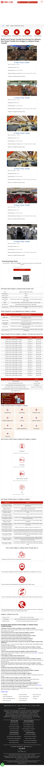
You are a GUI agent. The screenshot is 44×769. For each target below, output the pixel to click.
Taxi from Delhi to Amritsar (14, 728)
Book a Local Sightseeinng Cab (9, 698)
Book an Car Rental (23, 694)
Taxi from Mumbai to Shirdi (14, 734)
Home (3, 25)
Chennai (19, 705)
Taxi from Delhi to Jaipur (14, 724)
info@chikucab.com (28, 746)
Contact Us (25, 754)
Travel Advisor (19, 757)
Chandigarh (24, 705)
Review (33, 754)
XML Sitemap (7, 757)
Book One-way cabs (7, 700)
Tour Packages (15, 712)
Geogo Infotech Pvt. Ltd (22, 763)
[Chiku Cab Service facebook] (20, 748)
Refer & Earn (33, 756)
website (35, 652)
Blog (33, 757)
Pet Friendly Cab (28, 718)
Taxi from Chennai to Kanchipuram (30, 742)
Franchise (25, 757)
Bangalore (13, 705)
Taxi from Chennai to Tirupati (30, 738)
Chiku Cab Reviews (23, 700)
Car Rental (6, 711)
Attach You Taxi (36, 696)
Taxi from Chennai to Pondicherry (30, 736)
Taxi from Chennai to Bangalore (30, 734)
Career (36, 757)
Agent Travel (18, 758)
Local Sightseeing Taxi (15, 711)
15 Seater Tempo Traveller (22, 133)
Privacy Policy (19, 754)
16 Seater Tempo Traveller (22, 168)
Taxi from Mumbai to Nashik (14, 740)
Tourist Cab (8, 712)
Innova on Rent (35, 711)
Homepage (5, 694)
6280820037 (21, 746)
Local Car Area (36, 716)
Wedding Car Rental (16, 716)
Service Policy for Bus (19, 756)
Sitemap (38, 756)
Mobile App (30, 757)
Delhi (29, 705)
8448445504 (14, 746)
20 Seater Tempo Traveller (22, 241)
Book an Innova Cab (37, 694)
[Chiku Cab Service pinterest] (23, 748)
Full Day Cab (20, 718)
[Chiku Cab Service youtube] (22, 748)
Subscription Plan (24, 712)
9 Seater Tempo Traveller (21, 62)
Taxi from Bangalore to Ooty (28, 726)
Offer (15, 757)
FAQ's (12, 757)
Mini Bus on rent (14, 715)
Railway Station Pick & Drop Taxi (26, 715)
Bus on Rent (28, 711)
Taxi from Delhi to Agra (14, 722)
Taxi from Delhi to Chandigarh (14, 726)
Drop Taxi (7, 715)
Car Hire (23, 711)
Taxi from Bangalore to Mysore (28, 722)
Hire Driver (35, 698)
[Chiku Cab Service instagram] (21, 748)
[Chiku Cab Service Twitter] (19, 748)
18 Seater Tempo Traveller (22, 205)
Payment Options (27, 756)
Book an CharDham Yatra (24, 696)
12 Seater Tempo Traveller (22, 98)
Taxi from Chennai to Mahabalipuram (30, 740)
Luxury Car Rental (33, 712)
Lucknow (33, 705)
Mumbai (38, 705)
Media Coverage (25, 758)
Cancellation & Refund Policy (9, 756)
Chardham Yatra (7, 716)
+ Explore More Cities (22, 708)
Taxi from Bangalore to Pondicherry (28, 728)
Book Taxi (36, 715)
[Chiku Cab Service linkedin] (24, 748)
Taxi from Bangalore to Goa (29, 730)
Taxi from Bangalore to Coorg (28, 724)
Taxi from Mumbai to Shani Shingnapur (14, 736)
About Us (29, 754)
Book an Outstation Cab (7, 696)
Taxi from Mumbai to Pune (14, 742)
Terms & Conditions (12, 754)
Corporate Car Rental (27, 716)
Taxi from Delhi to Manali (14, 730)
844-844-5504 (23, 2)
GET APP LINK (22, 269)
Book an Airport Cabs (23, 698)
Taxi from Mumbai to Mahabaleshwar (14, 738)
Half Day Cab (14, 718)
